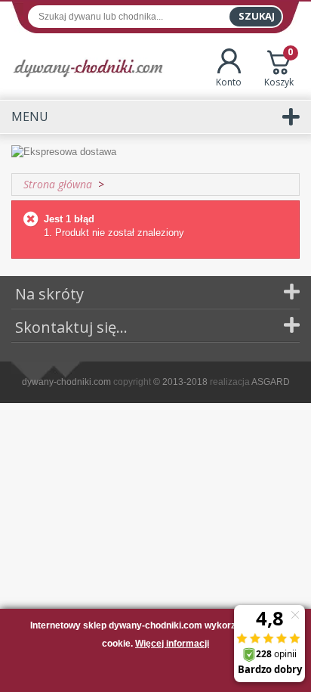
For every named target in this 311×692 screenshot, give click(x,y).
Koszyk (279, 68)
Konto (229, 82)
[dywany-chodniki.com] (88, 67)
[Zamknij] (155, 672)
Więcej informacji (172, 643)
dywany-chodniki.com (66, 382)
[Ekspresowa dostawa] (155, 153)
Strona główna (57, 184)
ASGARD (270, 382)
